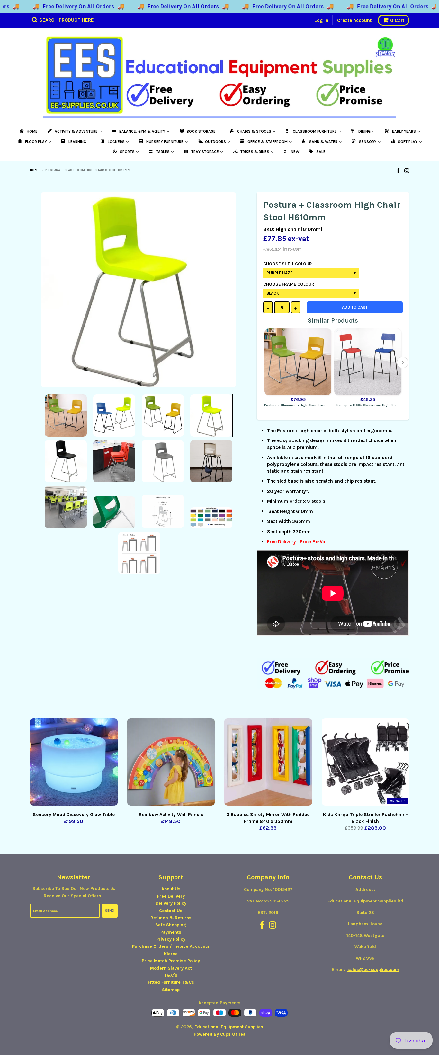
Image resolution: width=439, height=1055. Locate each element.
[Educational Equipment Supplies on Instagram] (406, 170)
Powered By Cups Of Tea (220, 1034)
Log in (321, 20)
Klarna (171, 953)
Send (109, 911)
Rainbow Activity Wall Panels (171, 814)
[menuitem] (28, 131)
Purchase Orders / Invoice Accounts (171, 946)
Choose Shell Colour (287, 263)
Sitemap (171, 989)
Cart (397, 20)
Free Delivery (171, 896)
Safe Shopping (170, 925)
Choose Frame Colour (288, 284)
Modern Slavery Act (171, 968)
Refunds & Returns (171, 917)
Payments (170, 932)
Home (35, 170)
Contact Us (171, 910)
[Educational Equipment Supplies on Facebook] (398, 170)
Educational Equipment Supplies (228, 1027)
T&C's (170, 975)
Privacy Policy (170, 939)
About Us (171, 889)
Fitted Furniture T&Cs (171, 982)
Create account (354, 20)
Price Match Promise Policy (171, 960)
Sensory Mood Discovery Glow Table (74, 814)
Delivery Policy (171, 903)
